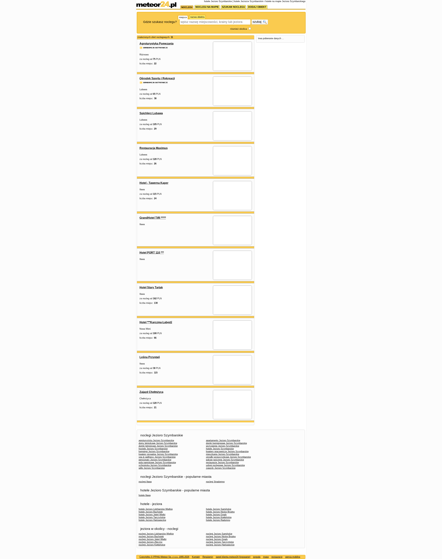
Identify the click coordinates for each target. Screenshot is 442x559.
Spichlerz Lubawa (151, 113)
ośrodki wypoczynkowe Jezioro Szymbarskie (228, 457)
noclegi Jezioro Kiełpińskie (152, 544)
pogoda (256, 557)
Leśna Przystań (150, 357)
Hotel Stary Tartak (151, 287)
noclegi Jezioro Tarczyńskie (220, 542)
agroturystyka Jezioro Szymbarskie (156, 440)
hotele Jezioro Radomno (218, 520)
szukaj (257, 21)
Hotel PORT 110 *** (152, 252)
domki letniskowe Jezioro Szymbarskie (158, 446)
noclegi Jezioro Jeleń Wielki (152, 539)
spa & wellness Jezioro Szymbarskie (157, 457)
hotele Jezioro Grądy (216, 514)
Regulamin (208, 557)
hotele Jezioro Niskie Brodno (220, 512)
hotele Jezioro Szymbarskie (220, 448)
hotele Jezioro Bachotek (151, 512)
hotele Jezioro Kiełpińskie (219, 517)
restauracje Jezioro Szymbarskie (222, 462)
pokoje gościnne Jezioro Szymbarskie (225, 459)
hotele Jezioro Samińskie (218, 509)
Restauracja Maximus (154, 148)
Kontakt (196, 557)
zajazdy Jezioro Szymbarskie (221, 468)
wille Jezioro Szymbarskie (152, 468)
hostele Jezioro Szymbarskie (153, 448)
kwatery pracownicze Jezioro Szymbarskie (227, 451)
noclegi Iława (145, 481)
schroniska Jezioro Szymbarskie (155, 465)
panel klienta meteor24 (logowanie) (233, 557)
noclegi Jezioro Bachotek (151, 536)
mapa (266, 557)
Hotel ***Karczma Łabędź (156, 322)
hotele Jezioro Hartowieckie (152, 520)
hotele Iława (145, 495)
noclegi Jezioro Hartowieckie (220, 544)
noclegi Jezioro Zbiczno (150, 542)
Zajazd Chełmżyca (151, 391)
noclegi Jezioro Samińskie (219, 533)
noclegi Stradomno (215, 481)
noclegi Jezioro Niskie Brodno (221, 536)
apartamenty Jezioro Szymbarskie (223, 440)
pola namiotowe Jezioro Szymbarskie (157, 462)
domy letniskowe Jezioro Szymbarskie (158, 443)
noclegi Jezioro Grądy (217, 539)
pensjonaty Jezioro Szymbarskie (155, 459)
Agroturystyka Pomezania (157, 43)
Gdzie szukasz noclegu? (160, 22)
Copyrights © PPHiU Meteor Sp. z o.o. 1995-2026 (164, 557)
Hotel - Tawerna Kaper (154, 182)
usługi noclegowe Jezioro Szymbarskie (225, 465)
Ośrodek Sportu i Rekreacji (157, 78)
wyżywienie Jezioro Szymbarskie (222, 446)
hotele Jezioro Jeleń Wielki (152, 514)
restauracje (276, 557)
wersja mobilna (292, 557)
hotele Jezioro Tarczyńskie (152, 517)
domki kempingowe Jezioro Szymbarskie (226, 443)
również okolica (238, 28)
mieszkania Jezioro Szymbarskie (222, 454)
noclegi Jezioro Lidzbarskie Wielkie (156, 533)
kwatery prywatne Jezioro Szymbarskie (158, 454)
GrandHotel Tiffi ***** (153, 217)
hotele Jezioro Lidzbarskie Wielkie (156, 509)
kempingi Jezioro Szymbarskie (154, 451)
